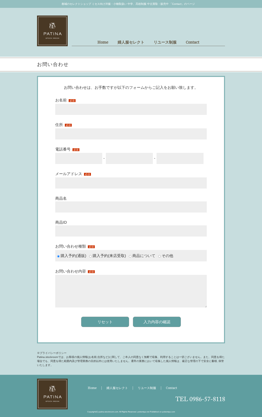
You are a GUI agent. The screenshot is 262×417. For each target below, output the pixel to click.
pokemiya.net (143, 412)
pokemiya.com (168, 412)
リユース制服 (165, 42)
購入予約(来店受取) (109, 256)
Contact (192, 42)
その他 (167, 256)
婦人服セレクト (131, 42)
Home (102, 42)
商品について (143, 256)
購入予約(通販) (73, 256)
